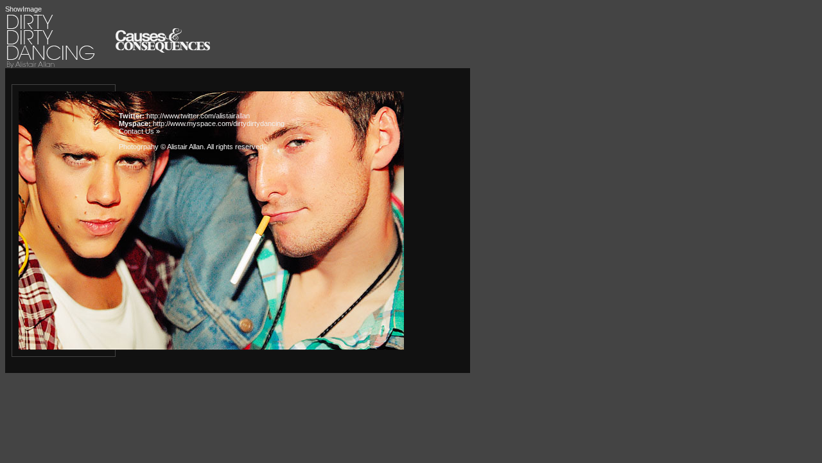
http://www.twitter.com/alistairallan (198, 116)
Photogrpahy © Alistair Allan (161, 146)
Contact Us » (139, 131)
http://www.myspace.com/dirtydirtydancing (218, 123)
